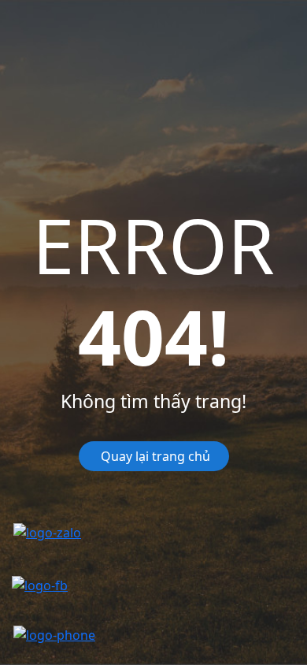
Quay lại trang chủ (154, 456)
